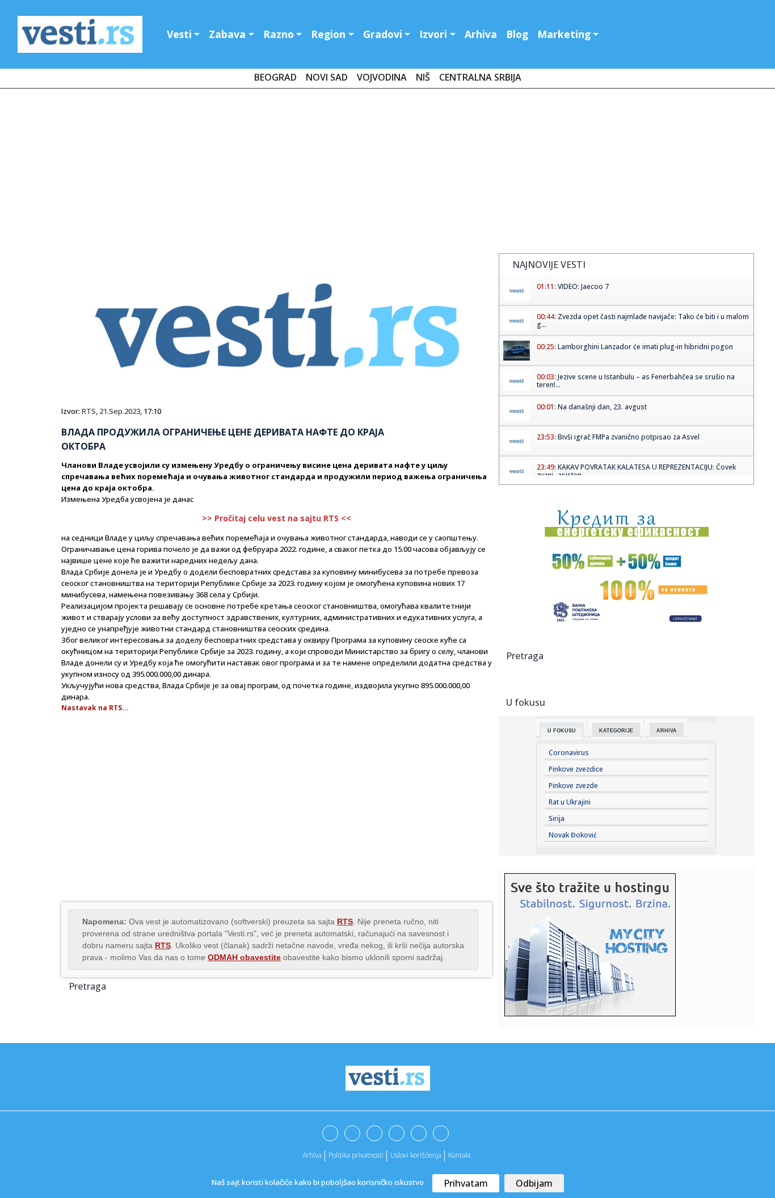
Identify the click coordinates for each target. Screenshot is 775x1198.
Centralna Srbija (480, 77)
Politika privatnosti (356, 1155)
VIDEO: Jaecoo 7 (583, 286)
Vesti (179, 34)
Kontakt (459, 1155)
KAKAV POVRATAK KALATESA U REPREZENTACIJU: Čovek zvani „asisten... (636, 471)
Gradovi (382, 34)
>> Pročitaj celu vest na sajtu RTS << (276, 518)
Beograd (275, 77)
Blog (517, 34)
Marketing (564, 34)
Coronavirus (569, 752)
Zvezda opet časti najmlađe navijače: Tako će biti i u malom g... (643, 320)
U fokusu (561, 731)
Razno (278, 34)
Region (328, 34)
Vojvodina (382, 77)
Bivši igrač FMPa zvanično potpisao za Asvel (629, 437)
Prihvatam (466, 1183)
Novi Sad (327, 77)
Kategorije (616, 731)
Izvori (433, 34)
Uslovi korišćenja (415, 1155)
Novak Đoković (573, 835)
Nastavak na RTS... (95, 708)
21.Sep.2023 (119, 411)
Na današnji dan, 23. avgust (602, 407)
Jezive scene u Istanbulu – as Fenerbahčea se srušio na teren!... (636, 380)
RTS (89, 411)
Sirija (557, 818)
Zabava (227, 34)
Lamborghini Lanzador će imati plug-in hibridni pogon (645, 346)
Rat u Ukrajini (570, 802)
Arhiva (481, 34)
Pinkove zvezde (573, 785)
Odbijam (534, 1183)
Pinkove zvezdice (576, 769)
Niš (423, 77)
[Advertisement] (387, 173)
